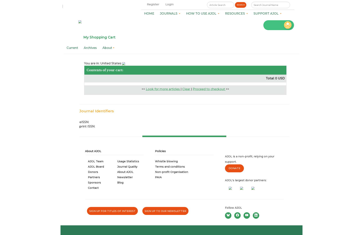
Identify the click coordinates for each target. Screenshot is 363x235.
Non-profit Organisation (171, 172)
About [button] (107, 48)
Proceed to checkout (209, 89)
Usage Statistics (128, 161)
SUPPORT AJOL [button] (267, 13)
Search (241, 5)
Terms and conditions (170, 166)
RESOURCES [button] (235, 13)
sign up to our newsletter (165, 210)
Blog (120, 182)
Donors (93, 172)
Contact (93, 188)
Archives (90, 48)
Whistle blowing (166, 161)
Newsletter (125, 177)
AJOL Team (95, 161)
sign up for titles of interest (112, 210)
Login (169, 4)
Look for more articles (163, 89)
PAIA (158, 177)
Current (72, 48)
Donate (234, 168)
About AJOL (125, 172)
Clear (186, 89)
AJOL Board (96, 166)
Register (153, 4)
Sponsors (94, 182)
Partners (94, 177)
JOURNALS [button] (169, 13)
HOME (149, 13)
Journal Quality (127, 166)
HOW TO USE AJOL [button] (202, 13)
